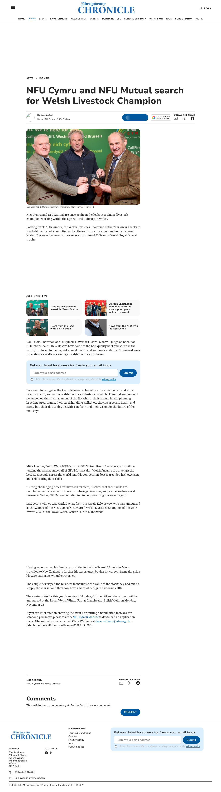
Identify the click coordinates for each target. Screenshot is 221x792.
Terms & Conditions (79, 733)
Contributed (46, 115)
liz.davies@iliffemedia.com (30, 778)
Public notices (76, 746)
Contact (72, 736)
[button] (13, 7)
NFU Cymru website (86, 617)
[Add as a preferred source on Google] (161, 117)
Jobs (70, 743)
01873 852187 (27, 771)
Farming (44, 78)
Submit (128, 373)
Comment (130, 712)
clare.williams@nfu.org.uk (112, 621)
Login (207, 8)
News (29, 78)
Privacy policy (76, 739)
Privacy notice (109, 379)
